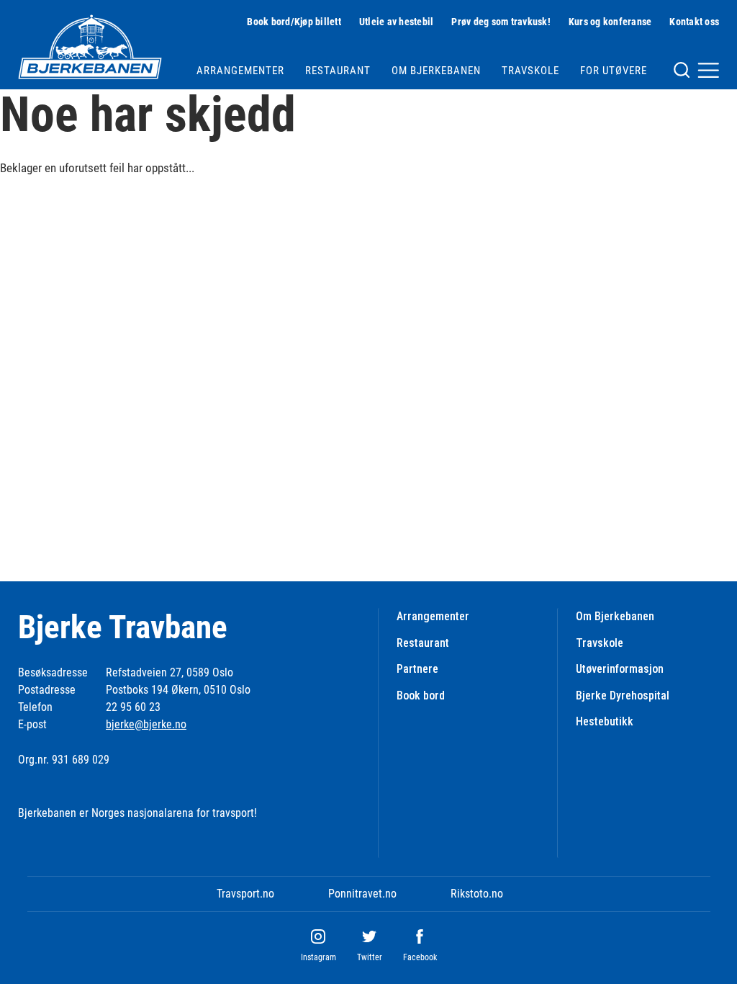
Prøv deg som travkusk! (501, 21)
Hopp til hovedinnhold (49, 9)
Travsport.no (245, 893)
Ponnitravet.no (362, 893)
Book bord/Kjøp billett (294, 21)
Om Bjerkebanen (436, 70)
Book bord (421, 695)
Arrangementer (240, 70)
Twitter (369, 957)
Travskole (530, 70)
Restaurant (338, 70)
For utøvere (613, 70)
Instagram (318, 957)
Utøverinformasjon (620, 669)
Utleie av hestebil (396, 21)
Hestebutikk (604, 721)
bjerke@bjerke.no (146, 724)
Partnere (417, 669)
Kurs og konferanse (610, 21)
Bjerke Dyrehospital (622, 695)
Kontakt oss (694, 21)
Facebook (420, 957)
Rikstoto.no (477, 893)
